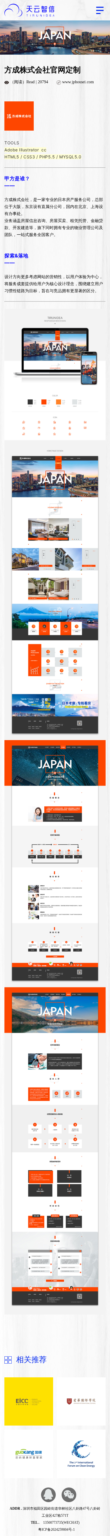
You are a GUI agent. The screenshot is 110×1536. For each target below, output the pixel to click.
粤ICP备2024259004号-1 (56, 1530)
